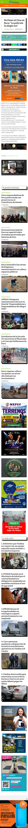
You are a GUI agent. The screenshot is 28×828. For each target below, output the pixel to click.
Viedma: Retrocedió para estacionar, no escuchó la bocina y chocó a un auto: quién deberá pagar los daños (13, 679)
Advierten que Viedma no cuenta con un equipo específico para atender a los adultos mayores (13, 547)
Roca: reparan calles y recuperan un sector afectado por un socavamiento (11, 374)
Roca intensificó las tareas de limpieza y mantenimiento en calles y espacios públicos (13, 268)
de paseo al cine (12, 156)
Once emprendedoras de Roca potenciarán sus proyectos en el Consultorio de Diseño (12, 198)
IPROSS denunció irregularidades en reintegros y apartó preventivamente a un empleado (11, 614)
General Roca (8, 29)
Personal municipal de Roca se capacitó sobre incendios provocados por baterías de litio (13, 233)
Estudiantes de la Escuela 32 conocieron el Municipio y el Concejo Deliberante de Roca (14, 340)
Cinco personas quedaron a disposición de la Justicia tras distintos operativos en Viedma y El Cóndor (13, 646)
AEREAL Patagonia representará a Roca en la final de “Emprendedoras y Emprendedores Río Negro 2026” (13, 304)
